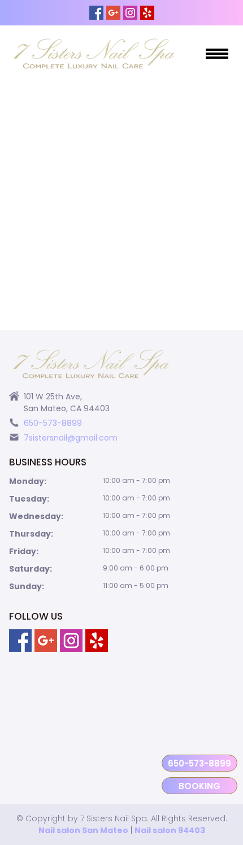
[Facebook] (96, 13)
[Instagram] (130, 13)
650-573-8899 (199, 763)
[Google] (113, 13)
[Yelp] (147, 13)
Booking (199, 786)
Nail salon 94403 (169, 830)
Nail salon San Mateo (83, 830)
